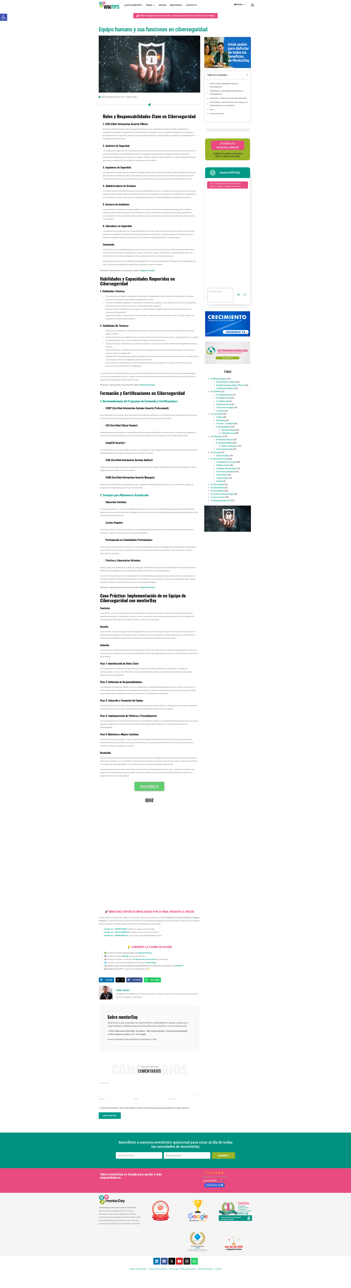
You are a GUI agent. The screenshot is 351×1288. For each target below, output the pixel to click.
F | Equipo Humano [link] (222, 478)
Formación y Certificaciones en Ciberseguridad (228, 98)
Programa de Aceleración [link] (144, 959)
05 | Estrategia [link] (216, 452)
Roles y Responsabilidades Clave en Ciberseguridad (224, 85)
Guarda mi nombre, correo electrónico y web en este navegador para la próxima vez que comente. (145, 1108)
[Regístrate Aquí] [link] (147, 270)
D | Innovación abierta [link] (223, 404)
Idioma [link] (239, 4)
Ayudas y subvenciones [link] (229, 445)
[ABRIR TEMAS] (154, 5)
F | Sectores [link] (220, 410)
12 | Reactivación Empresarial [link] (221, 500)
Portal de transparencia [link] (158, 1269)
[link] (3, 17)
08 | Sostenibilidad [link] (217, 487)
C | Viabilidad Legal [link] (222, 401)
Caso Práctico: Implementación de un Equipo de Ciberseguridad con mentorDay (228, 103)
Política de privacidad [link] (137, 1269)
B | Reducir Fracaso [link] (223, 465)
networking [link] (151, 963)
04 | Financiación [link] (216, 436)
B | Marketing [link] (220, 420)
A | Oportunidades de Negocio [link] (226, 381)
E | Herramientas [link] (221, 474)
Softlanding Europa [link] (228, 433)
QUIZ (212, 109)
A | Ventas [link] (219, 417)
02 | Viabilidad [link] (215, 391)
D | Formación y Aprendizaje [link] (225, 471)
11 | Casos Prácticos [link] (217, 497)
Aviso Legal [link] (173, 1269)
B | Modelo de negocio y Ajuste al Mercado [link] (230, 385)
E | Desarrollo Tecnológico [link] (225, 407)
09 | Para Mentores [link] (217, 490)
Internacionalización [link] (229, 429)
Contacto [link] (218, 1269)
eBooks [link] (125, 956)
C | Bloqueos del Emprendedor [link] (226, 468)
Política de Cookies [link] (188, 1269)
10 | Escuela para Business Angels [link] (222, 494)
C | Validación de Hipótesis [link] (225, 388)
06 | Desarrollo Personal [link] (219, 458)
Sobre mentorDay (216, 114)
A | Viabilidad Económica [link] (224, 394)
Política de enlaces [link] (205, 1269)
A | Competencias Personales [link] (226, 462)
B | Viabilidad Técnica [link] (223, 397)
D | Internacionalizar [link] (223, 426)
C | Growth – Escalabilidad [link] (225, 423)
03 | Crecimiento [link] (216, 413)
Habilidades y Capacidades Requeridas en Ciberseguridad (226, 92)
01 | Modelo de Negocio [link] (218, 378)
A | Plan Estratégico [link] (222, 455)
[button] (252, 5)
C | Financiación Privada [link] (224, 449)
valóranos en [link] (213, 1185)
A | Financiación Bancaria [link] (224, 439)
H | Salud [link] (219, 481)
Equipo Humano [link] (145, 953)
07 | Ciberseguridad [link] (217, 484)
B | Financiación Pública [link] (224, 442)
